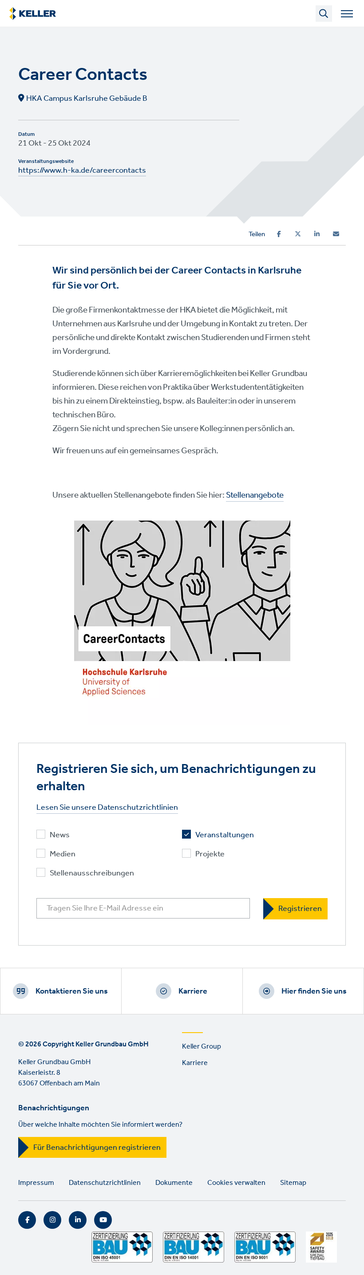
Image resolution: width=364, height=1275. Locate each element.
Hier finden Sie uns (314, 991)
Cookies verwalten (236, 1183)
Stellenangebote (255, 496)
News (60, 835)
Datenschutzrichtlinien (105, 1183)
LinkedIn (78, 1220)
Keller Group (201, 1046)
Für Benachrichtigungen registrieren (97, 1147)
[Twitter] (298, 234)
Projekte (210, 854)
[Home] (32, 13)
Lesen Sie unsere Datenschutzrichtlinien (107, 808)
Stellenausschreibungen (92, 873)
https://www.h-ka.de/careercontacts (82, 170)
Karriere (192, 991)
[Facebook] (279, 234)
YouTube (103, 1220)
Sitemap (293, 1183)
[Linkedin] (317, 234)
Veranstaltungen (224, 835)
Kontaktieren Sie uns (72, 991)
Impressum (36, 1183)
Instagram (52, 1220)
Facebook (27, 1220)
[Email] (336, 234)
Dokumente (174, 1183)
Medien (62, 854)
